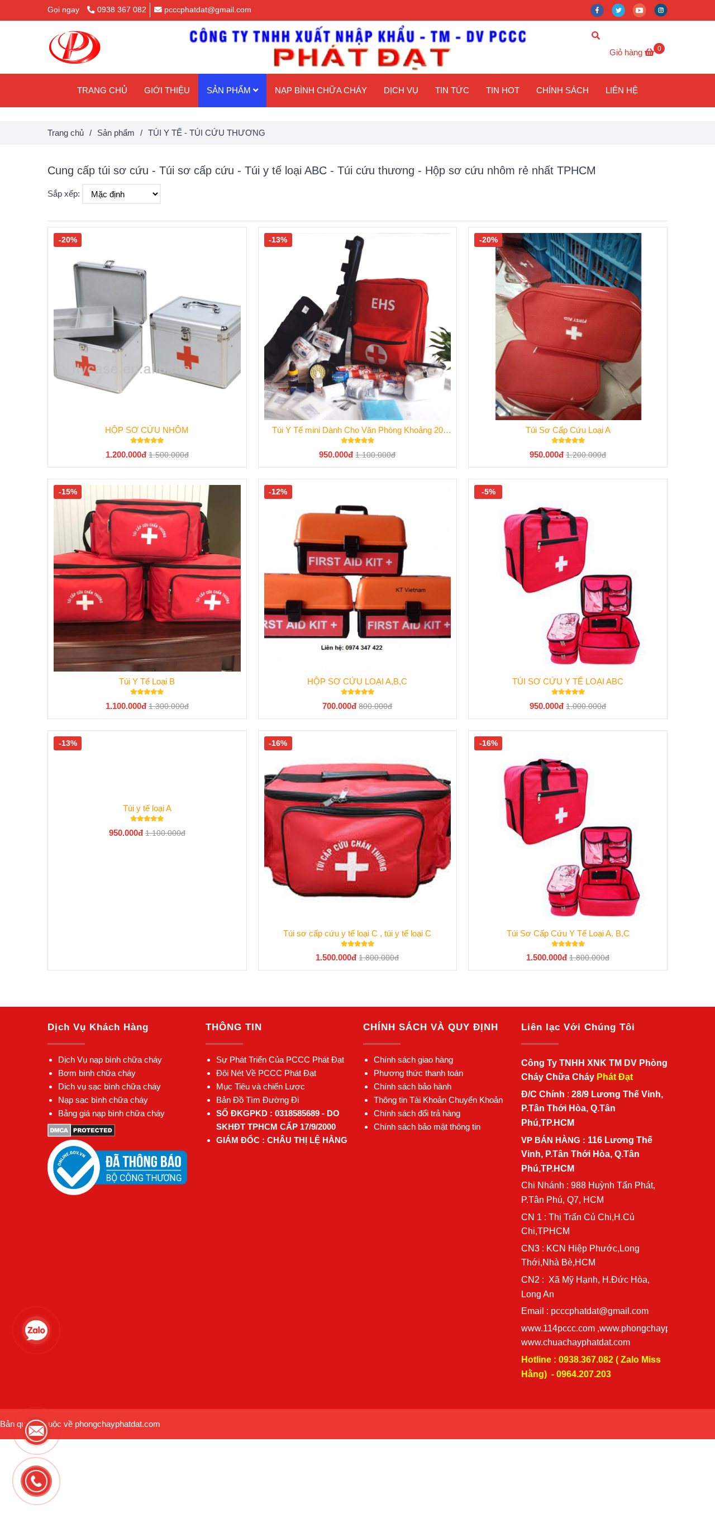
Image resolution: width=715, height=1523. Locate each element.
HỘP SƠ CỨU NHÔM (147, 430)
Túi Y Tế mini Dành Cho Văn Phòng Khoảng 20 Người (357, 430)
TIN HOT (502, 90)
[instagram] (663, 10)
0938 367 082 (121, 10)
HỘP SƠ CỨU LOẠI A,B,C (357, 681)
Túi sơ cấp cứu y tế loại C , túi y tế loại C (357, 933)
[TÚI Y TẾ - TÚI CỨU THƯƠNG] (74, 47)
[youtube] (643, 10)
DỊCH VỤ (401, 90)
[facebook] (601, 10)
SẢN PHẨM (230, 90)
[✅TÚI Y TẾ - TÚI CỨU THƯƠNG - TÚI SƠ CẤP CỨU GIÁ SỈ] (81, 1129)
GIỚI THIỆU (167, 90)
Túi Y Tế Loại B (147, 681)
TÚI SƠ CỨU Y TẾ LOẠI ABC (567, 681)
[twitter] (622, 10)
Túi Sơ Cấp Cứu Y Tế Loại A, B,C (568, 933)
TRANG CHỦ (102, 90)
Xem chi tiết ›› (147, 326)
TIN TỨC (452, 90)
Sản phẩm (116, 132)
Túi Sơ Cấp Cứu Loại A (568, 430)
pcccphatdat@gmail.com (207, 10)
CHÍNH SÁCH (562, 90)
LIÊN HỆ (622, 90)
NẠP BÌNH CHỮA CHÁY (321, 90)
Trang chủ (65, 132)
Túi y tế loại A (147, 808)
